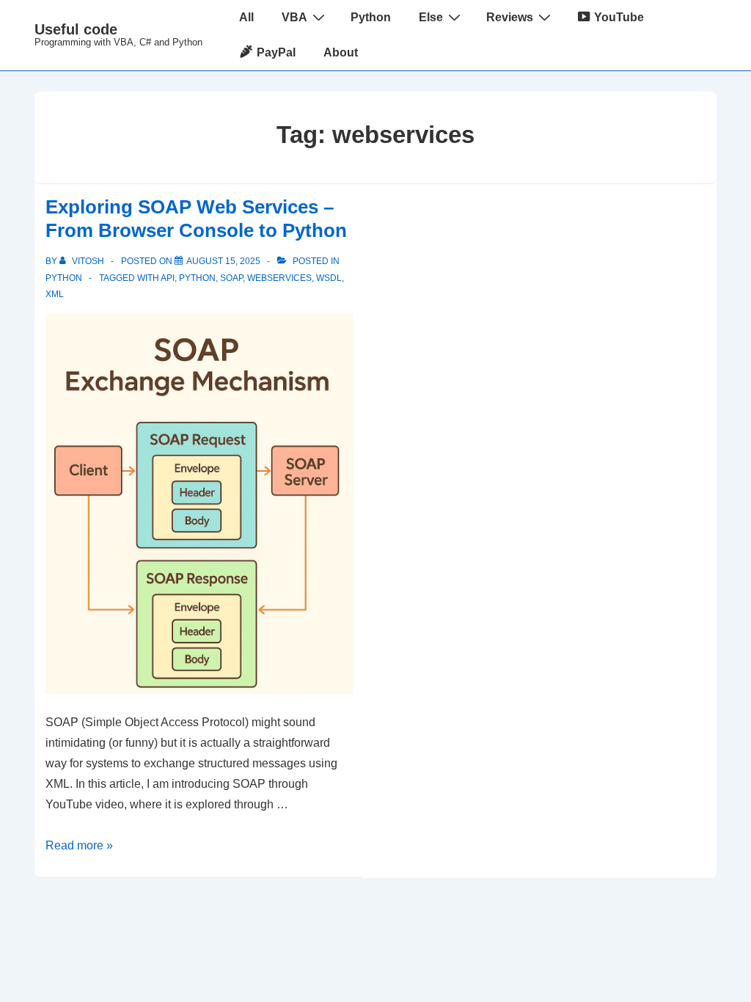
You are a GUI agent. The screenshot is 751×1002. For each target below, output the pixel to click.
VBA (294, 17)
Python (371, 17)
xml (54, 294)
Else (431, 17)
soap (231, 278)
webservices (279, 278)
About (340, 52)
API (168, 278)
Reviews (509, 17)
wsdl (329, 278)
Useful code (75, 29)
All (246, 17)
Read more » (79, 845)
